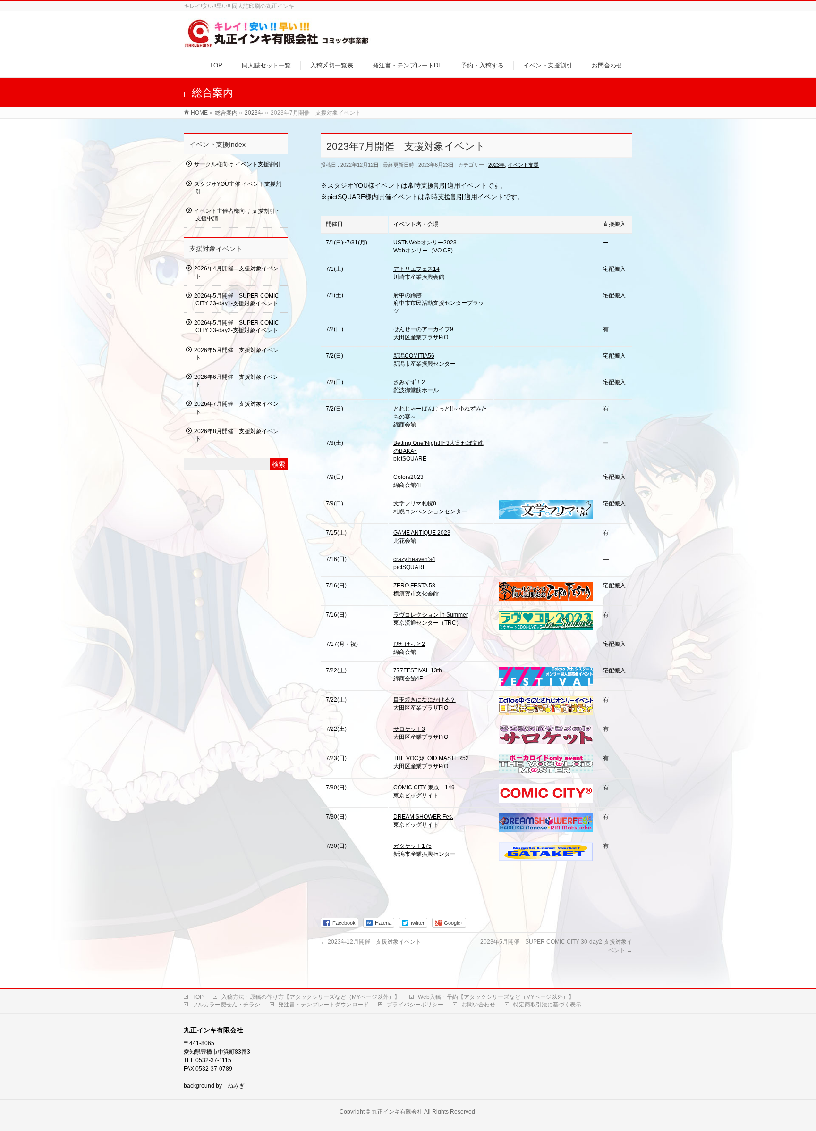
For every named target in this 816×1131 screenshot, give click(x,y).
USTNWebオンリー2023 (425, 242)
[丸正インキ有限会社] (277, 44)
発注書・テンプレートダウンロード (323, 1004)
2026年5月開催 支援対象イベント (236, 354)
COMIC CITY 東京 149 (424, 787)
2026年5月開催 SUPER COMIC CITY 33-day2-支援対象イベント (236, 326)
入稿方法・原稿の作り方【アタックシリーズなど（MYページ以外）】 (310, 997)
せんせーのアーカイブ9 (423, 329)
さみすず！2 (409, 382)
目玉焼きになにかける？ (424, 699)
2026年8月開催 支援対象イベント (236, 435)
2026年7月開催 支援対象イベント (236, 408)
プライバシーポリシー (415, 1004)
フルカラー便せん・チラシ (226, 1004)
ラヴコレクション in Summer (430, 615)
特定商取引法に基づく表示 (547, 1004)
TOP (198, 997)
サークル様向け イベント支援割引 (237, 164)
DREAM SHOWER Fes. (423, 816)
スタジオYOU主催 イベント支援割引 (237, 188)
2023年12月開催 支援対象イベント (371, 941)
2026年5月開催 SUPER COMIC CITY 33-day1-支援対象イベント (236, 300)
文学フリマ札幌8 (414, 503)
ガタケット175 (412, 846)
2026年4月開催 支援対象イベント (236, 272)
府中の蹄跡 (407, 295)
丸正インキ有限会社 (397, 1111)
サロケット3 (409, 729)
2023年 (496, 165)
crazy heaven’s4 (414, 559)
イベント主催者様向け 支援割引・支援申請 (237, 215)
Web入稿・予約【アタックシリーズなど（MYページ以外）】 (496, 997)
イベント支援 (523, 165)
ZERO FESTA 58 (414, 585)
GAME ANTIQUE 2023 (421, 532)
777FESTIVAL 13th (417, 670)
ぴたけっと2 (409, 644)
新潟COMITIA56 (413, 355)
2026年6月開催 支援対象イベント (236, 381)
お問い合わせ (478, 1004)
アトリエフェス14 (416, 269)
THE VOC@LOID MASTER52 (431, 758)
